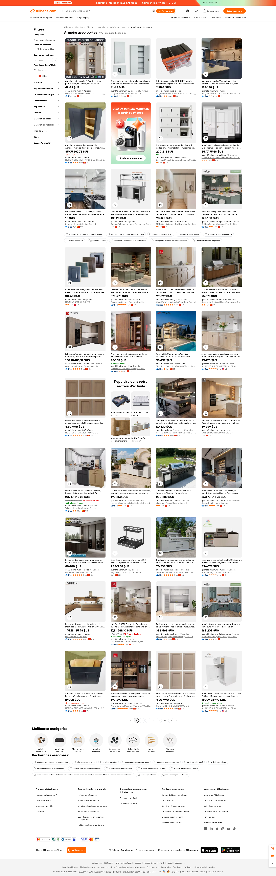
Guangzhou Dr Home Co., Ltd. (215, 503)
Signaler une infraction (172, 822)
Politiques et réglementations (91, 825)
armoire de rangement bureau (186, 768)
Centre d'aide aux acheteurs (174, 795)
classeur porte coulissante (168, 762)
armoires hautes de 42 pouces (207, 241)
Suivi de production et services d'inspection (92, 818)
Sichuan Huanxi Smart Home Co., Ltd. (127, 642)
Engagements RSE (44, 806)
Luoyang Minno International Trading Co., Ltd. (176, 160)
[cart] (196, 11)
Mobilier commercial (96, 27)
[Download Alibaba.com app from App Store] (209, 850)
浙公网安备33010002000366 (184, 872)
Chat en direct (168, 800)
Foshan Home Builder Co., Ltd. (78, 572)
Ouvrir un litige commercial (174, 806)
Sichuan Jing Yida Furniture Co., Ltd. (217, 572)
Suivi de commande (212, 806)
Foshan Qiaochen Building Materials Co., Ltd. (130, 503)
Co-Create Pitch (43, 800)
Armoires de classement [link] (141, 27)
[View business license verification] (164, 871)
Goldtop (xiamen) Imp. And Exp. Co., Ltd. (219, 224)
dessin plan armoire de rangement (51, 768)
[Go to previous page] (130, 720)
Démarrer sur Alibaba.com (215, 800)
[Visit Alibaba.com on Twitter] (217, 829)
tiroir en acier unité (195, 762)
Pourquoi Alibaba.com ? (46, 795)
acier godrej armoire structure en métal (171, 241)
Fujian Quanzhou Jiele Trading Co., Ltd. (128, 368)
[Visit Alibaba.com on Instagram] (223, 829)
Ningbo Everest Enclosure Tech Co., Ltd (173, 93)
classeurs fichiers (76, 241)
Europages (180, 863)
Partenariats (209, 817)
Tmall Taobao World (124, 863)
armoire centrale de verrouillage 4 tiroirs (127, 234)
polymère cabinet (98, 241)
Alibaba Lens (49, 850)
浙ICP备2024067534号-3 (211, 872)
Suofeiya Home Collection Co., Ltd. (80, 224)
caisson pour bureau (148, 775)
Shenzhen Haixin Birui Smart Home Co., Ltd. (175, 572)
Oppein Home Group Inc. (76, 636)
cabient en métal (110, 762)
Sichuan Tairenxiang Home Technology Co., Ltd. (131, 224)
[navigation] (46, 374)
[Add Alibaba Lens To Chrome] (76, 850)
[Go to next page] (176, 720)
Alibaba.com (192, 850)
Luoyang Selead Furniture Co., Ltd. (126, 93)
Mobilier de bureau (118, 27)
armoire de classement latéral (153, 768)
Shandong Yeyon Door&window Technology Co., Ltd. (176, 366)
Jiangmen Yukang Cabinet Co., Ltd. (171, 503)
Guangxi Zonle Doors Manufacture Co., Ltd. (221, 157)
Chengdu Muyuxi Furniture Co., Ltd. (217, 433)
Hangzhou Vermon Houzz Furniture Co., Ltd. (221, 93)
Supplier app (127, 850)
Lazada (138, 863)
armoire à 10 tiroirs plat (190, 234)
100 (170, 720)
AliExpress (97, 863)
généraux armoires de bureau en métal (52, 762)
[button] (153, 11)
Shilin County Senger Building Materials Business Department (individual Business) (176, 224)
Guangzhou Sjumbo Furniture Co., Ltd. (127, 302)
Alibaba (67, 27)
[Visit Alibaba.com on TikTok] (234, 829)
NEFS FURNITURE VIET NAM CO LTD (81, 433)
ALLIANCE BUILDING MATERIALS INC (219, 366)
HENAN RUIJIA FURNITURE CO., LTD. (81, 93)
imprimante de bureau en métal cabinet (130, 241)
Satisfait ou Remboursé (88, 800)
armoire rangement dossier (176, 775)
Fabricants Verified (128, 798)
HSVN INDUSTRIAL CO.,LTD (77, 302)
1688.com (108, 863)
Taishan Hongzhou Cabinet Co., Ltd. (81, 508)
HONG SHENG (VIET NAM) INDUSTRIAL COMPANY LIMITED (85, 160)
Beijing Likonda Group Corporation (126, 572)
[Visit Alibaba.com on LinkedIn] (211, 829)
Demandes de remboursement (175, 811)
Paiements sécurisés (87, 795)
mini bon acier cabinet (86, 762)
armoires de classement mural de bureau (85, 234)
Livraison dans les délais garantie (92, 806)
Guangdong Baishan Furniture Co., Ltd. (82, 366)
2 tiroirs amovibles (218, 762)
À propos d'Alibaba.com (47, 789)
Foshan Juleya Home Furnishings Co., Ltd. (174, 636)
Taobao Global (150, 863)
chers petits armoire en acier (137, 762)
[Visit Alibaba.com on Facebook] (205, 829)
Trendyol (168, 863)
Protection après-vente (88, 811)
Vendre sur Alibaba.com (214, 795)
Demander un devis (128, 803)
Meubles (79, 27)
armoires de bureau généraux (220, 234)
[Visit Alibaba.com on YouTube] (228, 829)
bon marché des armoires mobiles (86, 768)
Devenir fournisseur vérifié (216, 811)
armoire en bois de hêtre (162, 234)
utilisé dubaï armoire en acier (121, 768)
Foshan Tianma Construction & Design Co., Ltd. (176, 433)
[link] (272, 848)
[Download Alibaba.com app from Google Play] (230, 850)
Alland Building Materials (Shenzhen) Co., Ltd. (176, 302)
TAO (160, 863)
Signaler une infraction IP (173, 817)
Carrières (40, 811)
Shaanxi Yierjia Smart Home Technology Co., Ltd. (222, 302)
